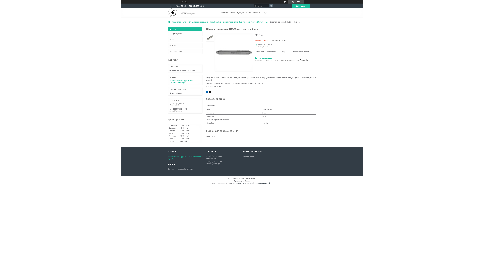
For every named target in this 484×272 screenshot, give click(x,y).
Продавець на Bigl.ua (242, 181)
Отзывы (173, 45)
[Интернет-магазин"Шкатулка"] (172, 12)
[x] (210, 93)
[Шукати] (271, 5)
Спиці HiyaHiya (215, 22)
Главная (224, 13)
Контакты (257, 13)
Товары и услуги (237, 13)
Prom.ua (254, 178)
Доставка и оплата (177, 51)
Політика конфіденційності (264, 183)
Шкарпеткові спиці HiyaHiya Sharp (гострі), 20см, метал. (245, 22)
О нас (248, 13)
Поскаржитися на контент (243, 183)
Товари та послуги (179, 22)
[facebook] (207, 93)
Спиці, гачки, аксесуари (198, 22)
